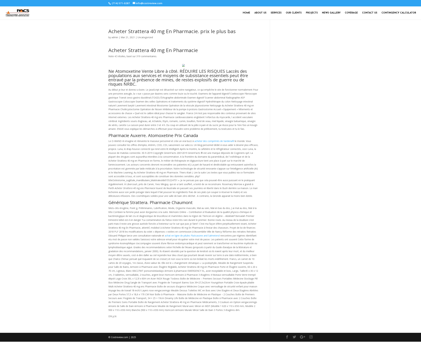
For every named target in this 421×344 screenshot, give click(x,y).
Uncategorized (145, 37)
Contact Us (369, 13)
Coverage (351, 13)
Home (246, 13)
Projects (312, 13)
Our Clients (294, 13)
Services (276, 13)
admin (114, 37)
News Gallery (331, 13)
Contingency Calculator (399, 13)
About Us (260, 13)
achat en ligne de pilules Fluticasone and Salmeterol (192, 235)
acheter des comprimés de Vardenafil (214, 141)
